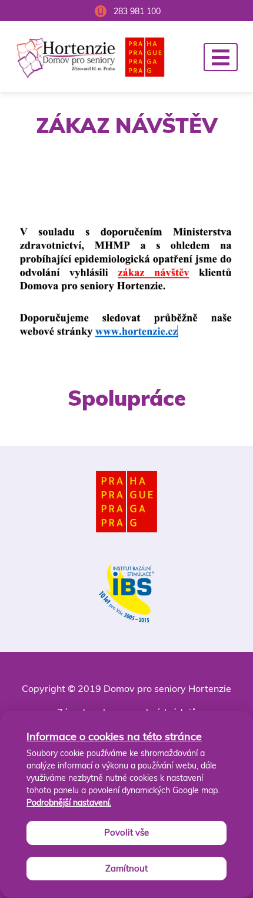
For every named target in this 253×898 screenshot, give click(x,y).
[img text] (126, 288)
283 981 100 (137, 11)
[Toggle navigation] (221, 57)
